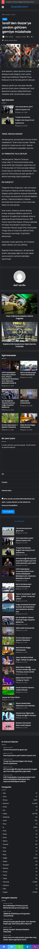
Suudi (5, 875)
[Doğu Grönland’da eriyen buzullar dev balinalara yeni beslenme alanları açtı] (8, 607)
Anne (4, 796)
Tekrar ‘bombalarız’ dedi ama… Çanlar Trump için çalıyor (25, 596)
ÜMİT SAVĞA (9, 37)
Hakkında (6, 817)
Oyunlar (5, 844)
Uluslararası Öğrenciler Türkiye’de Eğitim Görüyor (26, 714)
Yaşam (5, 892)
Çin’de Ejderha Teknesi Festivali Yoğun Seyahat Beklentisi (8, 404)
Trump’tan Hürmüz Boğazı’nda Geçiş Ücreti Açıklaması (24, 120)
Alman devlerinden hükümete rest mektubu (25, 704)
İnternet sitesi (6, 490)
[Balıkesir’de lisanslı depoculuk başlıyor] (8, 726)
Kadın (5, 834)
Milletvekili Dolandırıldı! (25, 402)
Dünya (5, 800)
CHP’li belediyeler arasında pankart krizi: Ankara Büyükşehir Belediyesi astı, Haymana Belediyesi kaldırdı (10, 377)
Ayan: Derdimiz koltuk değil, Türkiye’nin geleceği (26, 658)
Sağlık (5, 858)
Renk (4, 854)
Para (4, 848)
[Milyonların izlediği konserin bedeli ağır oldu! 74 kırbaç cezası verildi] (8, 670)
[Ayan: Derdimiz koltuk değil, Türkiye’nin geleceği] (8, 660)
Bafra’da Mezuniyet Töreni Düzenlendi (28, 373)
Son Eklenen (19, 521)
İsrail (4, 831)
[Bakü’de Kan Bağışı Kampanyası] (28, 418)
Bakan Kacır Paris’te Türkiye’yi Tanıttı (24, 679)
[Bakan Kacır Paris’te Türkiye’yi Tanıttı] (8, 681)
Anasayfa (7, 14)
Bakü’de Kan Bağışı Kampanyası (27, 426)
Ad (3, 474)
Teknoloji (6, 882)
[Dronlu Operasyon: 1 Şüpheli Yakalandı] (10, 418)
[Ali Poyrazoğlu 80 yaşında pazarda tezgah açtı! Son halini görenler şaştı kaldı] (8, 561)
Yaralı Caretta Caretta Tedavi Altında (25, 688)
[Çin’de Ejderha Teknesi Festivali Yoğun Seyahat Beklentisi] (10, 394)
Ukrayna (6, 885)
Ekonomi (6, 803)
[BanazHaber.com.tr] (19, 7)
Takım (5, 878)
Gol (4, 810)
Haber (13, 14)
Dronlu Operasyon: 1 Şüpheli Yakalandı (10, 426)
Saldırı (5, 861)
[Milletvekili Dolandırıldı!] (28, 394)
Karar (5, 837)
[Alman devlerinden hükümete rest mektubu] (8, 706)
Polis (4, 851)
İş (3, 827)
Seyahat (6, 865)
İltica (4, 824)
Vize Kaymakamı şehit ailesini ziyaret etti (24, 539)
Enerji (5, 807)
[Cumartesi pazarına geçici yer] (8, 531)
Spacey (5, 868)
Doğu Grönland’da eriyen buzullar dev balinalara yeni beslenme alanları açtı (26, 608)
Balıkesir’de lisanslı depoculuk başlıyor (23, 724)
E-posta (5, 482)
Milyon (5, 841)
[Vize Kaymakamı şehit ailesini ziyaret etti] (8, 109)
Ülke (4, 889)
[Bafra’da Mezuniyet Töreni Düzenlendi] (28, 365)
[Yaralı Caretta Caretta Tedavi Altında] (8, 690)
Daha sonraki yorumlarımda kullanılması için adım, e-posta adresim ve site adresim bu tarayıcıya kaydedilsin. (18, 502)
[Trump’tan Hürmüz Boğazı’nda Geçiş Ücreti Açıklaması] (8, 120)
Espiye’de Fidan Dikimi (11, 697)
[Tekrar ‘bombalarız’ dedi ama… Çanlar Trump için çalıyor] (8, 597)
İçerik (5, 820)
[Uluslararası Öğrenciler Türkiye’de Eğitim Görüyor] (8, 716)
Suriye (5, 872)
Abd (4, 793)
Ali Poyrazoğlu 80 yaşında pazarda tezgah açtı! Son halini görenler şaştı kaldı (26, 560)
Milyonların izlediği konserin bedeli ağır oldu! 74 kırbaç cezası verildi (26, 669)
